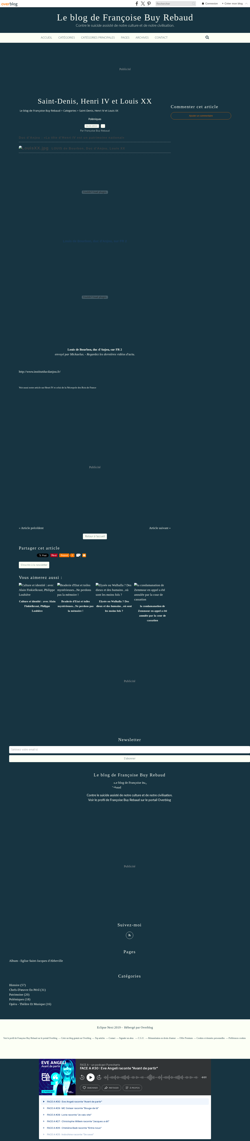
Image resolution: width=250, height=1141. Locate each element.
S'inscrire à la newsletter (34, 565)
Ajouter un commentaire (201, 116)
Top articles (100, 1038)
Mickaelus (76, 354)
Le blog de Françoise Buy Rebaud (125, 17)
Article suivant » (160, 528)
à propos (134, 1088)
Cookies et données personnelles (211, 1038)
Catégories (66, 37)
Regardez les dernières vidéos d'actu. (111, 354)
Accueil (46, 37)
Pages (125, 37)
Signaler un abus (126, 1038)
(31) (27, 990)
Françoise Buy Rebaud (125, 800)
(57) (17, 985)
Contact (161, 37)
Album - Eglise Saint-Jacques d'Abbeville (36, 961)
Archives (142, 37)
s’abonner (92, 1088)
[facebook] (137, 3)
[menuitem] (46, 38)
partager (114, 1088)
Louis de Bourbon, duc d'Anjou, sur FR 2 (95, 349)
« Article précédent (31, 528)
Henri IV (49, 387)
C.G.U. (141, 1038)
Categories (69, 110)
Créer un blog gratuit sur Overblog (76, 1038)
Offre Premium (186, 1038)
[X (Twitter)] (143, 3)
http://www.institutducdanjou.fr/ (40, 371)
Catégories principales (98, 37)
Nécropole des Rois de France (81, 387)
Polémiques (94, 119)
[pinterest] (149, 3)
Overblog (147, 1027)
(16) (30, 1004)
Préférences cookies (237, 1038)
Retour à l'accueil (95, 536)
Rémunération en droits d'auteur (162, 1038)
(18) (19, 999)
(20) (19, 994)
